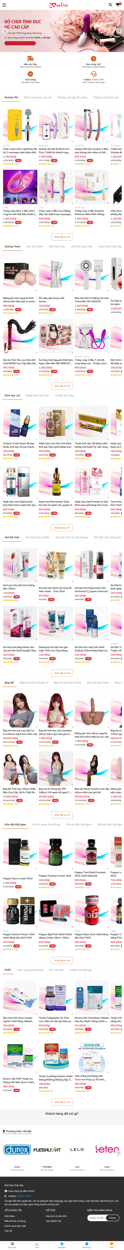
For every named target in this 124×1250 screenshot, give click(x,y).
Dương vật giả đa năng (72, 97)
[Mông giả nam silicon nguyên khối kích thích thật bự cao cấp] (92, 710)
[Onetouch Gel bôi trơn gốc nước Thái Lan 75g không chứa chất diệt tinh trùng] (56, 623)
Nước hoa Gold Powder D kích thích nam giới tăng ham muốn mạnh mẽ (92, 505)
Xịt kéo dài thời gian (79, 824)
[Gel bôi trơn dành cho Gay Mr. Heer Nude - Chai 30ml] (56, 565)
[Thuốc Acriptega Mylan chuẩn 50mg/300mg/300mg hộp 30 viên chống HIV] (56, 1056)
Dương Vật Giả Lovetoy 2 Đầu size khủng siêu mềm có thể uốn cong (91, 152)
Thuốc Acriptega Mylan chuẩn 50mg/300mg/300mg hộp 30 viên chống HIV (56, 1079)
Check (112, 1217)
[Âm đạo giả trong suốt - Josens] (56, 274)
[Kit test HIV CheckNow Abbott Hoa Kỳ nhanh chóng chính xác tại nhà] (92, 997)
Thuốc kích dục (64, 395)
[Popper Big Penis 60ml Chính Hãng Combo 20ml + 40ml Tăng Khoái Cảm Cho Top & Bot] (56, 910)
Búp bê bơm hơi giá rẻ (34, 682)
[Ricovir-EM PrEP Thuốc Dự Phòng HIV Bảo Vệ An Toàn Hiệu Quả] (20, 1056)
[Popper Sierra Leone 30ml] (20, 852)
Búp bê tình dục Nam (67, 682)
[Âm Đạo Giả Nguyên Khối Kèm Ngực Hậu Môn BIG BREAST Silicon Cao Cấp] (56, 336)
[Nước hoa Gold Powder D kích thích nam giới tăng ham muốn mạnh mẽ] (92, 481)
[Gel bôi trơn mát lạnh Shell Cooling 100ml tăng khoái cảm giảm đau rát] (92, 623)
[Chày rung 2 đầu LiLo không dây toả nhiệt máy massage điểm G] (56, 187)
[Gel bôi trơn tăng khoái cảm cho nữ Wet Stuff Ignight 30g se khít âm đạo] (20, 623)
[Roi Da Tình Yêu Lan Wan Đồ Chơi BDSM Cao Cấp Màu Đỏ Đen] (20, 336)
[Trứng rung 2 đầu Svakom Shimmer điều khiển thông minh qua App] (92, 187)
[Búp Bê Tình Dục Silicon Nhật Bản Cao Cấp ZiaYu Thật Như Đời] (20, 768)
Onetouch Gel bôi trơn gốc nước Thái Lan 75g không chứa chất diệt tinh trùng (53, 650)
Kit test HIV (56, 970)
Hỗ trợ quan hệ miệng (46, 824)
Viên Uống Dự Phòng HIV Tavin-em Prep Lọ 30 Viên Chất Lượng (89, 1079)
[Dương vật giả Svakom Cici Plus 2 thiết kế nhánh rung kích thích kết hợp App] (56, 125)
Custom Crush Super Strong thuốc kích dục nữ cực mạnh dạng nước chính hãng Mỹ (18, 447)
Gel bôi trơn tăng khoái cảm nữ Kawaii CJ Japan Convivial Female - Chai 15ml (91, 591)
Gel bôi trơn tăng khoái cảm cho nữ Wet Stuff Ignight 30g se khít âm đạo (19, 650)
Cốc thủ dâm (34, 246)
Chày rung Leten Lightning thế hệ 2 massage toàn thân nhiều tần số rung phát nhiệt (20, 152)
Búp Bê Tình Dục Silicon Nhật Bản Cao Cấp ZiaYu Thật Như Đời (19, 792)
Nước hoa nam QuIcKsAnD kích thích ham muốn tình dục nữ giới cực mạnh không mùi (19, 505)
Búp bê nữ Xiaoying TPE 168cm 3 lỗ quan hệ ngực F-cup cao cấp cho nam (54, 792)
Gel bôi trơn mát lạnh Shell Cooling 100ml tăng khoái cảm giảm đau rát (92, 650)
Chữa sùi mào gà (81, 970)
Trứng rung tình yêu (106, 97)
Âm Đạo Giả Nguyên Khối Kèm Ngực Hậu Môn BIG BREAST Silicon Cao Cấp (56, 363)
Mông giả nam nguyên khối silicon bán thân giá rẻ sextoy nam (19, 301)
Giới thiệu (10, 1216)
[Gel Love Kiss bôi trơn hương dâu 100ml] (20, 565)
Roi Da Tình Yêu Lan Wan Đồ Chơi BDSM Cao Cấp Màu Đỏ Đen (19, 363)
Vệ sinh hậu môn (82, 246)
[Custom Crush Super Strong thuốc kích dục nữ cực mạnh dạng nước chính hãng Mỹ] (20, 423)
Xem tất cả (60, 236)
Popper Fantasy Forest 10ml (55, 875)
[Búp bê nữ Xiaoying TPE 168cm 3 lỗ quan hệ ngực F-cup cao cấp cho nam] (56, 768)
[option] (62, 31)
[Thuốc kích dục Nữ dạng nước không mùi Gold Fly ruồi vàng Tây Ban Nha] (92, 423)
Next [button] (119, 31)
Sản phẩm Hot (53, 1220)
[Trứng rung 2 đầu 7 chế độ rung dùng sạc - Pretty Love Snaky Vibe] (92, 336)
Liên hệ (8, 1230)
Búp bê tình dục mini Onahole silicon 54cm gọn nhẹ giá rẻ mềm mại (55, 734)
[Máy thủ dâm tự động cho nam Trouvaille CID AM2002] (92, 274)
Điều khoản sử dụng (15, 1220)
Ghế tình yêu (57, 246)
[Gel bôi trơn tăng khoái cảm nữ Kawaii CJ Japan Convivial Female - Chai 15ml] (92, 565)
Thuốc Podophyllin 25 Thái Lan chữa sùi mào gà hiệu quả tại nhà (55, 1021)
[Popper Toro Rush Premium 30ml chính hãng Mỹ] (92, 852)
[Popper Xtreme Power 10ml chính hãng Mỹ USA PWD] (20, 910)
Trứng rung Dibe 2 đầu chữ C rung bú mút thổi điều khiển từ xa (19, 214)
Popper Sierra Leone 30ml (18, 878)
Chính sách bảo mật (15, 1225)
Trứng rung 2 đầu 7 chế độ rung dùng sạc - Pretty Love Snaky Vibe (90, 363)
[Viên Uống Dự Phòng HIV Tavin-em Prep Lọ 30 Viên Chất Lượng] (92, 1056)
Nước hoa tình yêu (37, 395)
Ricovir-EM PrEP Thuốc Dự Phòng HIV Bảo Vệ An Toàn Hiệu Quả (18, 1082)
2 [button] (63, 48)
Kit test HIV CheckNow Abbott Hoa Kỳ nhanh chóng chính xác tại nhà (92, 1021)
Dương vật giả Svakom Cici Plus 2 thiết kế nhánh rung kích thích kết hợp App (54, 152)
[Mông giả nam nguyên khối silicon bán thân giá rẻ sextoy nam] (20, 274)
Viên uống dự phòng (30, 970)
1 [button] (60, 48)
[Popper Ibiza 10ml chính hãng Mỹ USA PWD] (92, 910)
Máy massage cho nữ (37, 97)
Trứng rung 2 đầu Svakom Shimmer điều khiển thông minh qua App (89, 214)
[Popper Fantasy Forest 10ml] (56, 852)
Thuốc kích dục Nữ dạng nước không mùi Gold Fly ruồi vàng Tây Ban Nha (91, 447)
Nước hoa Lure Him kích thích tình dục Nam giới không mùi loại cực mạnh (55, 447)
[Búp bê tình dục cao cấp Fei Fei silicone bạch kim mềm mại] (20, 710)
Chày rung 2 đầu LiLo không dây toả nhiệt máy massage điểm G (54, 214)
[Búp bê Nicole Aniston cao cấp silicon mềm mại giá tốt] (92, 768)
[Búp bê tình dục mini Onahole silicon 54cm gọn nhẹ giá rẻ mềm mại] (56, 710)
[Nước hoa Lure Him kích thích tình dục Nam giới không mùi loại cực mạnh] (56, 423)
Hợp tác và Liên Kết (56, 1216)
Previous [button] (5, 31)
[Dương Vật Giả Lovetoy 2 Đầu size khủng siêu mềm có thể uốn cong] (92, 125)
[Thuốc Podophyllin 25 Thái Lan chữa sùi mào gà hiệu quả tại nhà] (56, 997)
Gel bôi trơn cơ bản (37, 537)
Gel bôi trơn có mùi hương (71, 537)
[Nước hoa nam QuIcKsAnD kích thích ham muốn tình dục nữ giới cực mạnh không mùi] (20, 481)
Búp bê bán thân (98, 682)
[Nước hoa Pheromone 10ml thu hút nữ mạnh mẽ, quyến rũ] (56, 481)
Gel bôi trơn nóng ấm (107, 537)
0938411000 (98, 79)
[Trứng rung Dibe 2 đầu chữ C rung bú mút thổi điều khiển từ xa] (20, 187)
